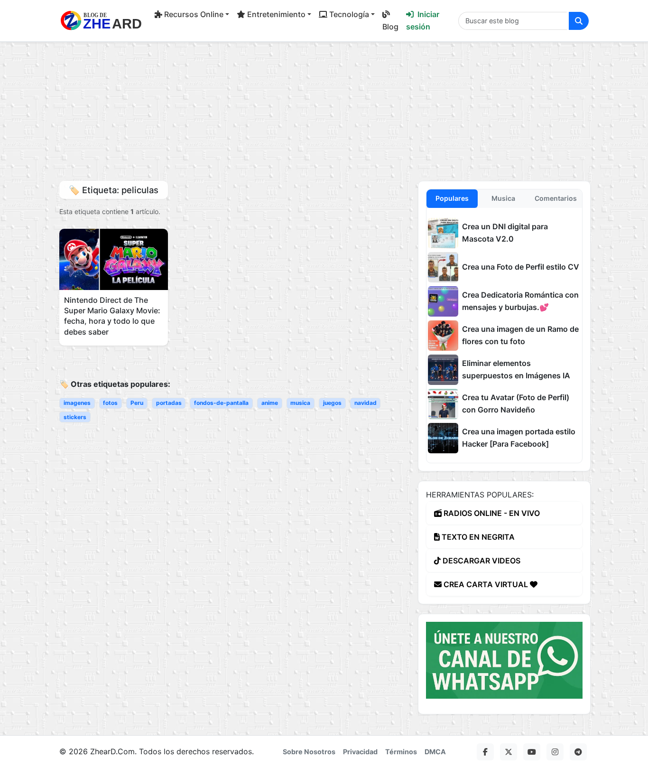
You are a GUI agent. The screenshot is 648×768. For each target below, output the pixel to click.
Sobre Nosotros (309, 752)
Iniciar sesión (422, 20)
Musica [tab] (503, 198)
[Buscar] (579, 21)
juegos (332, 402)
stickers (75, 417)
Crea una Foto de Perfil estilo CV (520, 267)
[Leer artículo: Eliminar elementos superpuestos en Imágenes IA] (443, 370)
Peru (136, 402)
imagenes (77, 402)
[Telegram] (578, 751)
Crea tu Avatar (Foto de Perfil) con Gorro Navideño (515, 403)
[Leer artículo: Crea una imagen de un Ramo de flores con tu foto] (443, 335)
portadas (169, 402)
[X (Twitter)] (508, 751)
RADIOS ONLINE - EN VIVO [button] (491, 513)
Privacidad (360, 752)
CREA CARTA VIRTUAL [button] (486, 584)
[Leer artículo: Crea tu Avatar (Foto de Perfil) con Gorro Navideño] (443, 404)
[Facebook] (485, 751)
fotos (110, 402)
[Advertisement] (324, 108)
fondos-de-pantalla (221, 402)
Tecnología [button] (349, 14)
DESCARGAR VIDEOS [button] (480, 560)
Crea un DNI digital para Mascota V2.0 (505, 233)
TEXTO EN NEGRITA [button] (477, 537)
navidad (365, 402)
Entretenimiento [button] (276, 14)
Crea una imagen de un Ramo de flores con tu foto (520, 335)
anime (269, 402)
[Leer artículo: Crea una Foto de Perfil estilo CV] (443, 267)
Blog (390, 26)
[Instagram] (555, 751)
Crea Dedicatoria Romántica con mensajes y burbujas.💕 (520, 301)
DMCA (435, 752)
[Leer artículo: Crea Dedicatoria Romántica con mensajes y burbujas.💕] (443, 301)
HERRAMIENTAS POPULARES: (480, 494)
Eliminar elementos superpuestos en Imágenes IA (516, 369)
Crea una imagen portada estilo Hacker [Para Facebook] (518, 438)
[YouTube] (531, 751)
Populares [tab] (452, 198)
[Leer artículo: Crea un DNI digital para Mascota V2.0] (443, 233)
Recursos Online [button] (193, 14)
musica (300, 402)
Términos (401, 752)
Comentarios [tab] (556, 198)
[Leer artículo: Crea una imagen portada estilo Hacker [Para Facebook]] (443, 438)
